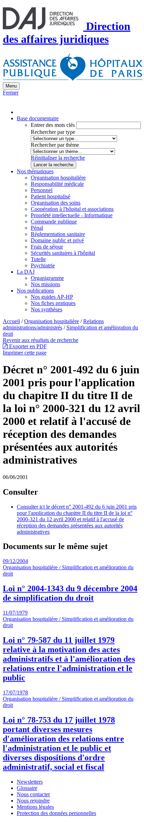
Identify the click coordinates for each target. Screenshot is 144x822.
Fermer (11, 93)
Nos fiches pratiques (53, 303)
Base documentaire (38, 118)
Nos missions (45, 284)
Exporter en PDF (27, 346)
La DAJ (26, 272)
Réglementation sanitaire (58, 234)
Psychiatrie (43, 265)
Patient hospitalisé (50, 196)
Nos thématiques (35, 171)
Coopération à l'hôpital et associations (72, 209)
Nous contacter (33, 794)
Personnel (41, 190)
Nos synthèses (46, 309)
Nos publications (35, 291)
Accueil (11, 321)
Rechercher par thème (55, 145)
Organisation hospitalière (58, 178)
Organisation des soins (55, 203)
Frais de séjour (47, 247)
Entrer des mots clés (53, 125)
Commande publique (54, 221)
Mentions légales (35, 807)
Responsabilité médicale (57, 184)
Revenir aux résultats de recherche (40, 340)
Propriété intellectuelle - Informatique (72, 215)
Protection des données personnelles (56, 813)
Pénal (37, 228)
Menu (11, 86)
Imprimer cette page (24, 353)
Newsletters (30, 782)
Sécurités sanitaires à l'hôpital (63, 253)
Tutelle (38, 259)
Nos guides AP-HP (52, 297)
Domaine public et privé (57, 240)
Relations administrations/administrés (53, 324)
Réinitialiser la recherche (58, 158)
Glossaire (27, 788)
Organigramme (47, 278)
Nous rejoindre (33, 801)
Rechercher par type (53, 132)
